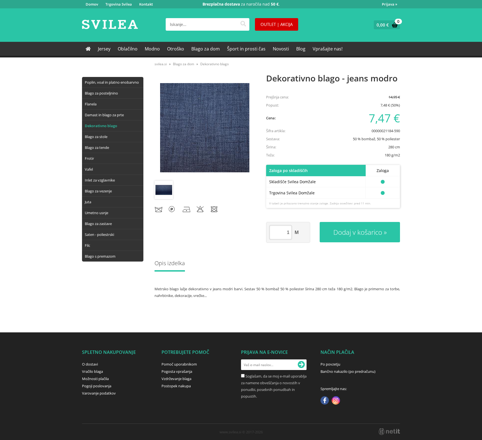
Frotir (89, 158)
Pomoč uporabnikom (179, 364)
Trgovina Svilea (118, 4)
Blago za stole (96, 136)
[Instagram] (336, 400)
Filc (87, 245)
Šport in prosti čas (246, 49)
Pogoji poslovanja (96, 385)
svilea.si (161, 64)
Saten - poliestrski (99, 234)
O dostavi (90, 364)
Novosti (281, 49)
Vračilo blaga (92, 371)
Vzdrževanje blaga (176, 378)
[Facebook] (324, 400)
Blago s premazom (100, 256)
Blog (300, 49)
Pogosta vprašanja (177, 371)
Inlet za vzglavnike (100, 180)
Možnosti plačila (95, 378)
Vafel (89, 169)
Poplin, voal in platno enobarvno (112, 82)
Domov (92, 4)
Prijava (389, 4)
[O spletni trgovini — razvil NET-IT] (389, 431)
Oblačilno (128, 49)
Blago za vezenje (98, 191)
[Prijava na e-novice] (301, 364)
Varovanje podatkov (99, 393)
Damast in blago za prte (104, 114)
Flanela (91, 104)
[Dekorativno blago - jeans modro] (205, 128)
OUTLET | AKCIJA (277, 24)
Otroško (175, 49)
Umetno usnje (96, 212)
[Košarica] (385, 24)
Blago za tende (97, 147)
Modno (152, 49)
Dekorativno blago (101, 125)
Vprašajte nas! (328, 49)
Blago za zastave (98, 223)
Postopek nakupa (176, 385)
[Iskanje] (243, 24)
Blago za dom (205, 49)
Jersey (104, 49)
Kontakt (146, 4)
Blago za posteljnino (101, 93)
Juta (88, 201)
